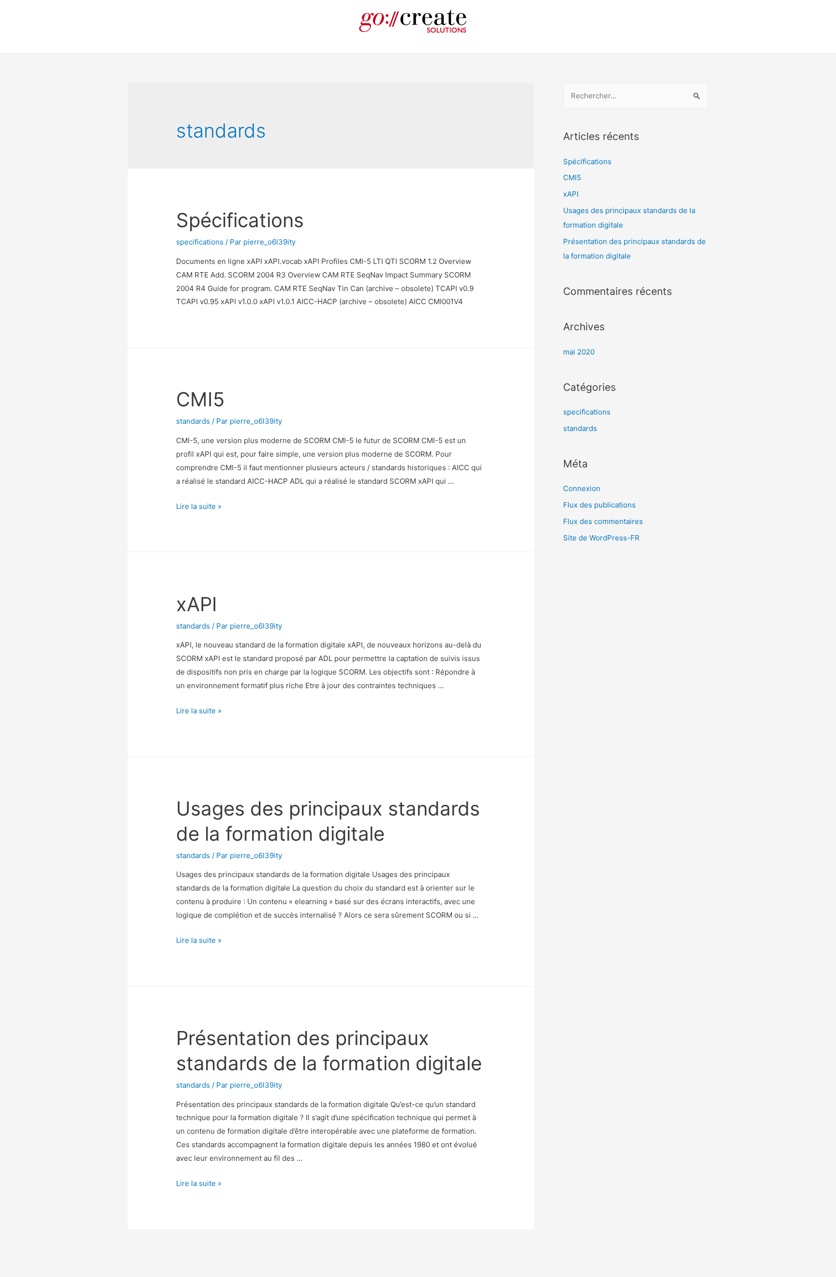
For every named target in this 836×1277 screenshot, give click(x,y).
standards (193, 421)
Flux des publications (599, 504)
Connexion (581, 488)
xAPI (196, 604)
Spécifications (240, 220)
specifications (200, 241)
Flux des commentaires (603, 521)
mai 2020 (579, 351)
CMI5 (200, 399)
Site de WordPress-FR (601, 537)
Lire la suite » (199, 506)
